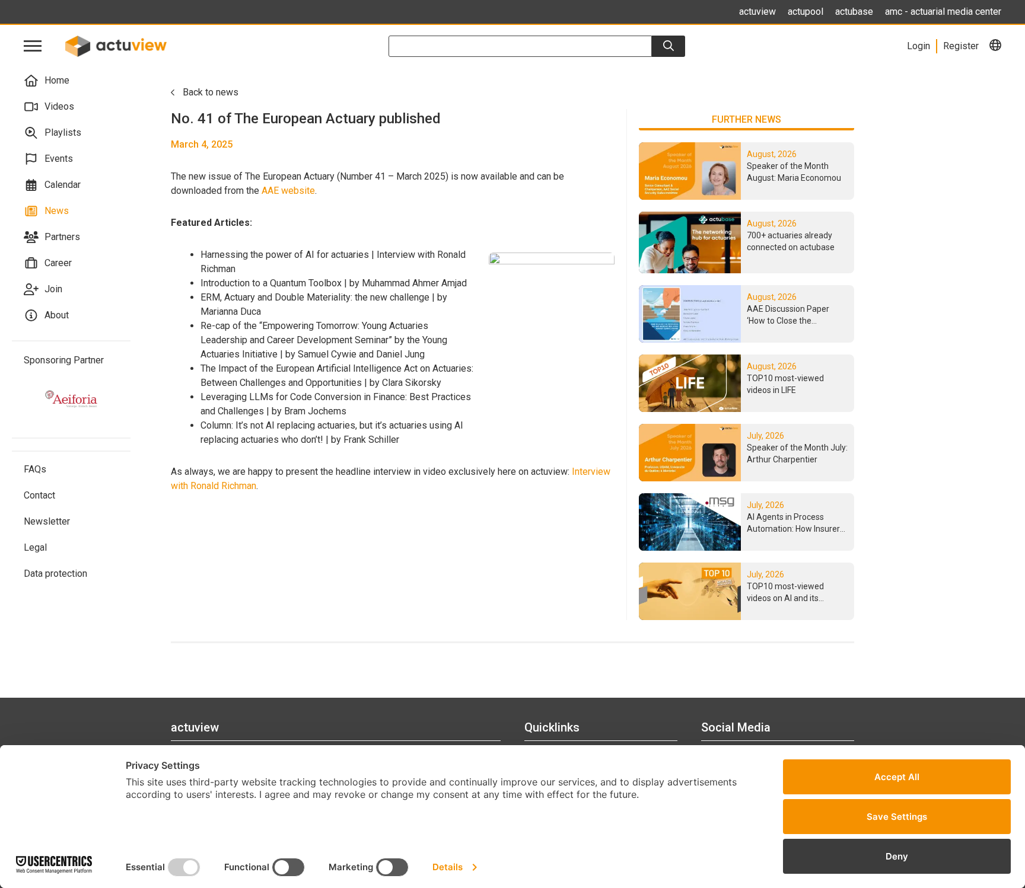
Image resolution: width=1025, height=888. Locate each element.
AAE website (288, 190)
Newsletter (47, 521)
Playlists (62, 132)
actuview (757, 11)
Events (58, 158)
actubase (854, 11)
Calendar (62, 184)
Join (53, 289)
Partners (62, 236)
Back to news (210, 92)
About (56, 315)
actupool (805, 11)
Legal (35, 547)
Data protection (55, 573)
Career (58, 263)
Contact (39, 495)
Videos (59, 106)
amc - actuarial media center (943, 11)
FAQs (35, 469)
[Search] (668, 46)
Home (56, 80)
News (56, 210)
